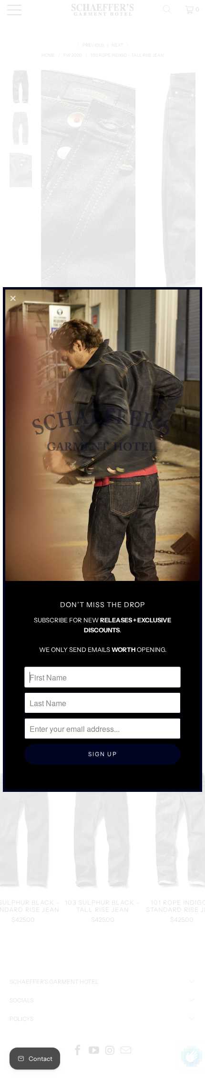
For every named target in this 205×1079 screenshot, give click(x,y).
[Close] (13, 298)
